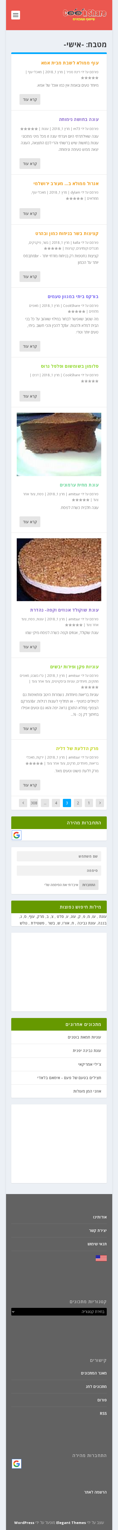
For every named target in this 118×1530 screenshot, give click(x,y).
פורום (102, 1399)
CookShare (71, 305)
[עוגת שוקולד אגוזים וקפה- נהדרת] (59, 569)
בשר (45, 242)
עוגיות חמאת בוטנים (84, 1037)
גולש (23, 923)
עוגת (102, 916)
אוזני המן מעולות (87, 1091)
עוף (32, 916)
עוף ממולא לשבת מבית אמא (70, 63)
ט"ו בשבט (37, 675)
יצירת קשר (98, 1230)
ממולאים (93, 198)
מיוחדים (82, 681)
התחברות (88, 885)
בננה (102, 923)
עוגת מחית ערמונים (79, 485)
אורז (65, 923)
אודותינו (100, 1217)
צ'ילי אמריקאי (89, 1064)
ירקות (40, 757)
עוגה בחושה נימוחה (79, 119)
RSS (103, 1413)
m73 (76, 128)
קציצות (70, 248)
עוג (73, 916)
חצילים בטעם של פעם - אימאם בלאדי (69, 1077)
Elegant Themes (71, 1522)
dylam (75, 192)
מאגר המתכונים (94, 1373)
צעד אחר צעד (41, 681)
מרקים (71, 763)
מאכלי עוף (35, 72)
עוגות (45, 128)
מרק (40, 916)
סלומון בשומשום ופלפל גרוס (70, 366)
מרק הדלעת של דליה (77, 748)
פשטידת (37, 923)
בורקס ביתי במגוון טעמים (73, 296)
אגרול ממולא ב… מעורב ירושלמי (66, 183)
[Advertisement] (59, 972)
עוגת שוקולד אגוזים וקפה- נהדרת (64, 610)
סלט (60, 916)
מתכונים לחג (96, 1386)
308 (34, 802)
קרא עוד (30, 99)
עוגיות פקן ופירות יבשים (74, 667)
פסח (40, 494)
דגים (35, 375)
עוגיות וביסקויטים (63, 681)
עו (94, 916)
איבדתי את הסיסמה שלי (61, 885)
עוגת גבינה (86, 923)
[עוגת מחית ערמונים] (59, 444)
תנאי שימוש (97, 1243)
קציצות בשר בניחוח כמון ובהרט (67, 233)
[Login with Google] (16, 835)
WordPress (24, 1522)
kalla (76, 242)
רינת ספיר (73, 72)
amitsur (74, 494)
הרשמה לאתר (95, 1492)
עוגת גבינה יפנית (87, 1050)
